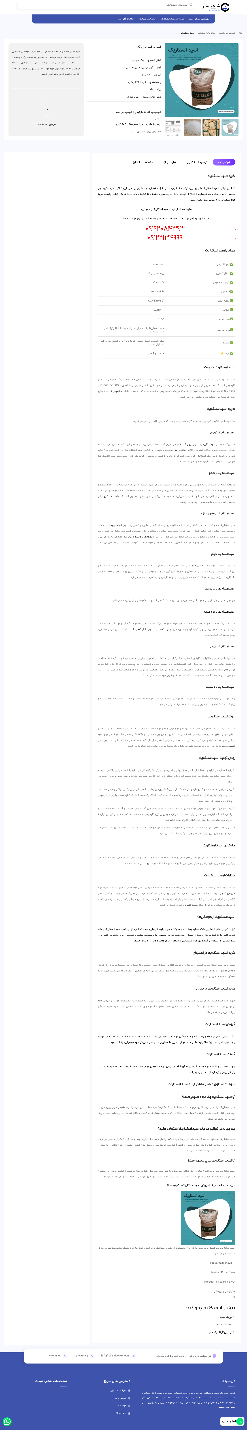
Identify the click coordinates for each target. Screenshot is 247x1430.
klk (151, 89)
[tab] (224, 162)
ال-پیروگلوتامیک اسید (220, 1332)
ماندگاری (107, 496)
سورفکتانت (136, 131)
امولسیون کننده (114, 391)
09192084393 (165, 229)
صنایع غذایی (146, 863)
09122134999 (165, 238)
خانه (241, 33)
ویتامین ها (180, 450)
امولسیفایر (156, 131)
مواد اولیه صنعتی (206, 33)
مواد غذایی (209, 444)
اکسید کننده (191, 905)
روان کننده (146, 131)
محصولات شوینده (144, 537)
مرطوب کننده (165, 629)
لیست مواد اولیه (227, 33)
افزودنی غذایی (227, 893)
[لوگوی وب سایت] (215, 7)
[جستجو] (191, 5)
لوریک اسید (226, 1317)
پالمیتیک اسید (224, 1324)
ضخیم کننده (134, 629)
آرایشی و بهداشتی (194, 565)
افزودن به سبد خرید (46, 124)
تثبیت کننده (228, 746)
